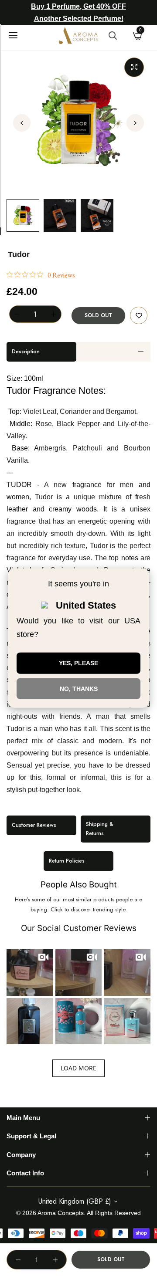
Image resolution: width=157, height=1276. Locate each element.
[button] (135, 123)
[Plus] (53, 314)
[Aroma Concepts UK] (78, 35)
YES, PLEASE (78, 663)
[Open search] (112, 35)
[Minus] (17, 314)
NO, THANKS (79, 688)
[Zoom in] (134, 67)
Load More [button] (78, 1068)
